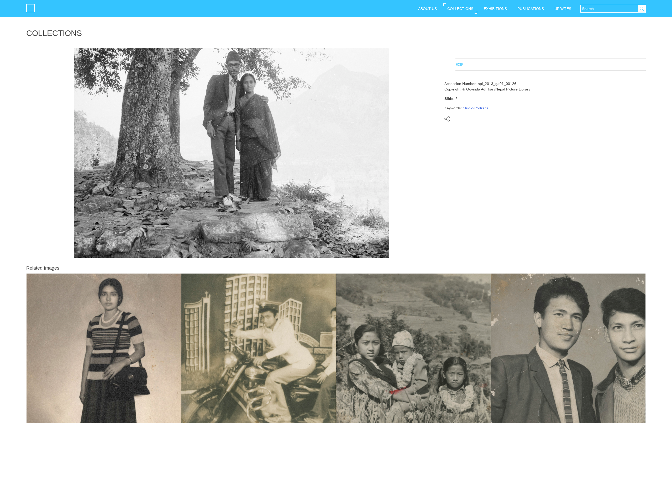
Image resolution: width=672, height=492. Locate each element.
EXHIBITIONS (495, 9)
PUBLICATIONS (530, 9)
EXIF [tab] (459, 64)
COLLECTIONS (460, 9)
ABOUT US (427, 9)
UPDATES (562, 9)
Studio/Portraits (475, 108)
